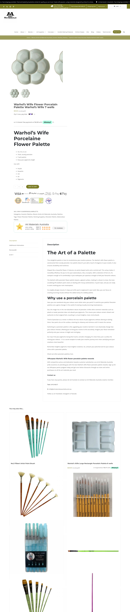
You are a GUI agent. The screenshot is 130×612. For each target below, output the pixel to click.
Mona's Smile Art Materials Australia (45, 214)
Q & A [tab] (11, 255)
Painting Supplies (39, 217)
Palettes (60, 214)
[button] (124, 32)
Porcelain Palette (51, 217)
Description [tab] (13, 240)
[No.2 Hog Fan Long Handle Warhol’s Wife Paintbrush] (36, 494)
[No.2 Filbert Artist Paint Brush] (36, 436)
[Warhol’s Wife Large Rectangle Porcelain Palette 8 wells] (93, 436)
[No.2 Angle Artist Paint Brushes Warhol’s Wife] (93, 551)
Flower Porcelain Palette (25, 217)
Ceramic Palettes (26, 214)
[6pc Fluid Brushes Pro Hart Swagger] (36, 548)
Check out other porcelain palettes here (60, 354)
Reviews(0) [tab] (12, 250)
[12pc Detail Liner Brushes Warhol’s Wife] (93, 497)
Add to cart (32, 186)
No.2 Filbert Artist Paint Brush (23, 463)
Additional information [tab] (16, 245)
